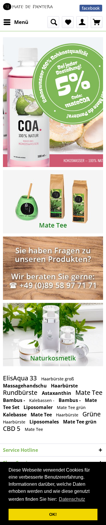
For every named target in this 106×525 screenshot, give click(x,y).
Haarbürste (64, 385)
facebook (91, 8)
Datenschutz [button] (72, 499)
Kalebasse (15, 414)
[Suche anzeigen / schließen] (53, 22)
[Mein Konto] (82, 22)
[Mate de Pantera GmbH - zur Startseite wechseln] (28, 8)
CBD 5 (12, 428)
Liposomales (44, 421)
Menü (21, 22)
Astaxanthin (57, 393)
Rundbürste (21, 392)
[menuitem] (15, 22)
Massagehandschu (25, 385)
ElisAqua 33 (20, 378)
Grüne (91, 414)
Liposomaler (39, 407)
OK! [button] (53, 514)
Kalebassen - (42, 400)
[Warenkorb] (96, 22)
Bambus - (14, 400)
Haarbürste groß (57, 379)
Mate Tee (88, 392)
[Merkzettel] (68, 22)
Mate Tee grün (71, 407)
